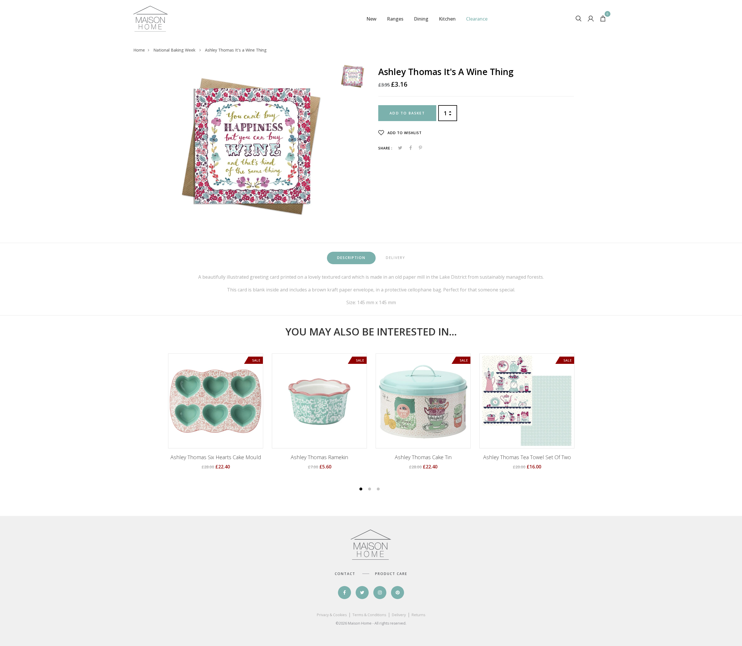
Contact (345, 573)
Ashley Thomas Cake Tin (423, 457)
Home (139, 50)
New (371, 19)
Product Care (391, 573)
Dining (421, 19)
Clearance (477, 19)
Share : (385, 148)
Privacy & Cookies (332, 614)
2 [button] (370, 489)
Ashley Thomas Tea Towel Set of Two (527, 457)
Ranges (395, 19)
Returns (418, 614)
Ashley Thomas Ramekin (319, 457)
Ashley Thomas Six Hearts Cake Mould (215, 457)
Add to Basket (407, 113)
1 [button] (361, 489)
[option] (251, 145)
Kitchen (447, 19)
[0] (603, 20)
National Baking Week (175, 50)
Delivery (399, 614)
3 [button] (379, 489)
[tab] (351, 258)
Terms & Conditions (369, 614)
